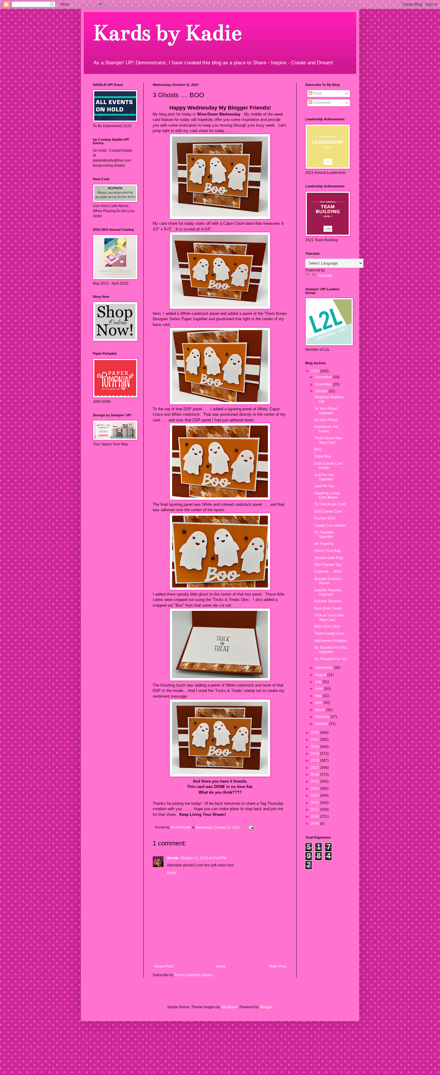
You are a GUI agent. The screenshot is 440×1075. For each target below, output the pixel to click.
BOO (318, 449)
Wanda (173, 858)
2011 (315, 809)
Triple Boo (322, 456)
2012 (315, 803)
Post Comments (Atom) (193, 975)
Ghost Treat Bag (327, 551)
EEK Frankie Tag (328, 565)
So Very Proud (326, 420)
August (321, 675)
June (319, 689)
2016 (315, 774)
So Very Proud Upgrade (326, 410)
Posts (317, 93)
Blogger (266, 1007)
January (322, 724)
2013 (315, 795)
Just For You (324, 486)
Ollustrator (229, 1007)
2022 (315, 733)
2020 (315, 747)
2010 (315, 816)
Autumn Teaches (328, 601)
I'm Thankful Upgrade (324, 534)
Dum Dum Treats (328, 608)
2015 (315, 781)
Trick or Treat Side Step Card (329, 617)
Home (221, 966)
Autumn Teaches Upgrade (328, 592)
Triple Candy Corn (329, 633)
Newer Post (163, 966)
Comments (321, 103)
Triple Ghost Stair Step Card (328, 440)
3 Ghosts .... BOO (328, 572)
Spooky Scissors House (327, 581)
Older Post (277, 966)
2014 (315, 788)
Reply (172, 873)
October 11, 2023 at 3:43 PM (203, 858)
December (324, 377)
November (324, 384)
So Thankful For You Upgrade (330, 650)
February (322, 717)
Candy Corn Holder (330, 525)
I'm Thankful (324, 544)
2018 (315, 760)
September (324, 668)
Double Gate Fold (328, 558)
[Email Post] (251, 827)
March (320, 710)
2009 (315, 824)
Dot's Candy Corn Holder (328, 465)
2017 (315, 768)
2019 (315, 753)
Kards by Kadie (167, 32)
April (319, 703)
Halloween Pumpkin (330, 641)
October (322, 391)
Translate (325, 276)
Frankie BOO (324, 518)
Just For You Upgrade (324, 477)
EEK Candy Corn (328, 511)
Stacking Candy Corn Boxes (327, 495)
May (319, 696)
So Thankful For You (330, 659)
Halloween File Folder (326, 429)
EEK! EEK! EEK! (327, 627)
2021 (315, 739)
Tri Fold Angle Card (330, 504)
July (318, 682)
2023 (315, 371)
